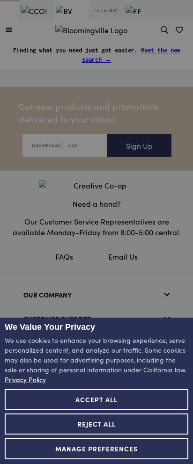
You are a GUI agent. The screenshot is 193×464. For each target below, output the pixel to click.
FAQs (64, 256)
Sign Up (139, 145)
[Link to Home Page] (91, 28)
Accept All (96, 399)
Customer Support (57, 318)
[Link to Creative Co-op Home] (96, 185)
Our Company (47, 294)
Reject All (96, 423)
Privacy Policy (25, 379)
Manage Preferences (96, 448)
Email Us (123, 256)
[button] (9, 29)
